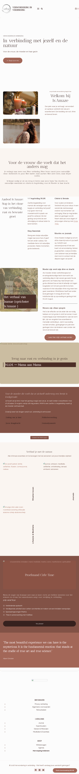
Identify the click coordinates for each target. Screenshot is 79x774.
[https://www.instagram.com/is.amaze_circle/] (39, 770)
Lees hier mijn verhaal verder (60, 337)
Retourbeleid (41, 710)
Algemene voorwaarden (41, 707)
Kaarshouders (41, 726)
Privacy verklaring (41, 704)
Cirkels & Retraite (62, 198)
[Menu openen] (38, 8)
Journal (41, 723)
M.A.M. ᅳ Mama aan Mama (23, 365)
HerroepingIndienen (41, 751)
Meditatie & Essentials (41, 732)
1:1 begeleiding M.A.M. (37, 198)
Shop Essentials (34, 231)
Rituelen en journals (63, 233)
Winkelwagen (41, 745)
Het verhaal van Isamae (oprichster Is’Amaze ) (16, 301)
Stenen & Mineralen (41, 729)
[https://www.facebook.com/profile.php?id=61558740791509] (35, 770)
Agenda (41, 748)
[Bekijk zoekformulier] (42, 9)
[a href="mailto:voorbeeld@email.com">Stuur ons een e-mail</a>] (43, 770)
